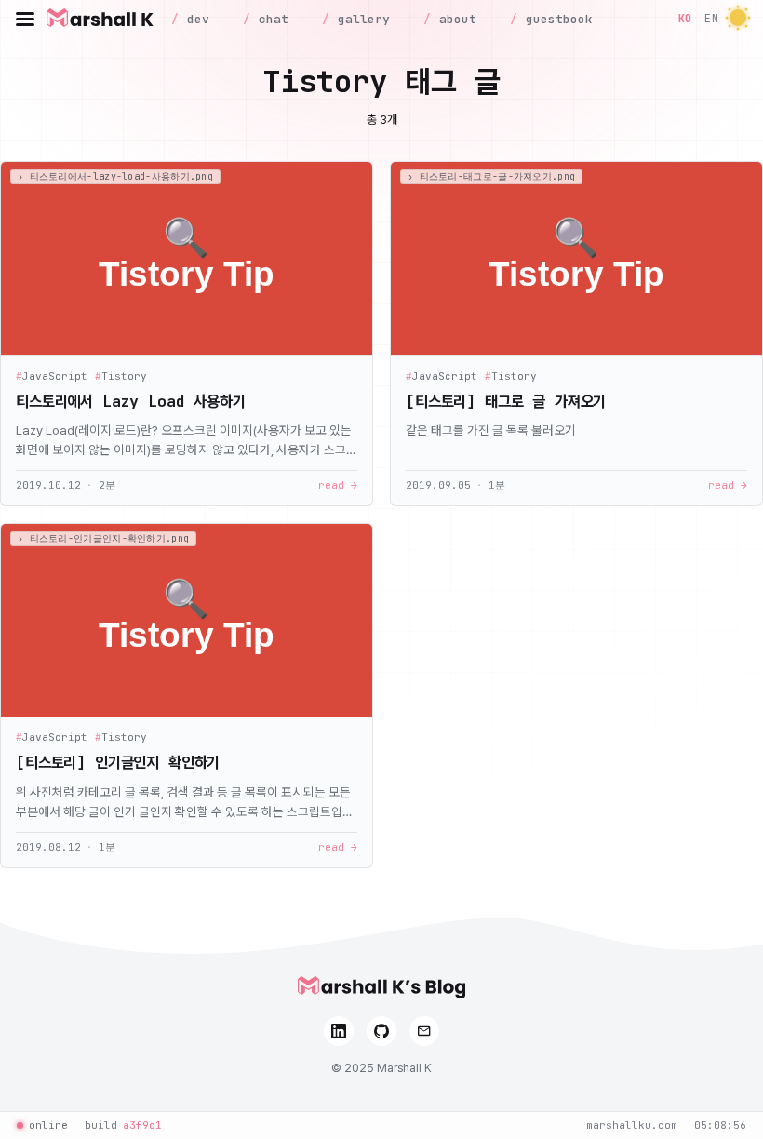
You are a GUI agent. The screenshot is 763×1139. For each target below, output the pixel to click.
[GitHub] (381, 1031)
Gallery (360, 19)
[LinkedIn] (339, 1031)
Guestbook (555, 19)
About (454, 19)
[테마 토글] (738, 19)
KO (685, 18)
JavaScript (51, 376)
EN (711, 18)
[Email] (424, 1031)
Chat (269, 19)
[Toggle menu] (25, 19)
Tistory (121, 376)
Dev (194, 19)
